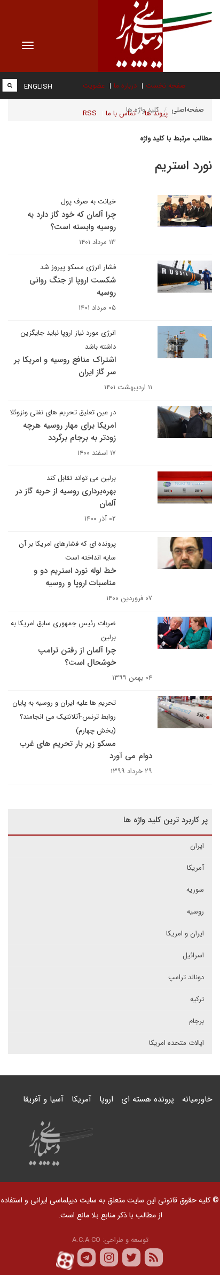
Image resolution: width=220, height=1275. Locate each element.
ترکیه (197, 999)
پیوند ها (156, 113)
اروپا (106, 1099)
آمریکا (195, 867)
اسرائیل (193, 955)
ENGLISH (38, 86)
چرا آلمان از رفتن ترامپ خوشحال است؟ (77, 656)
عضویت (94, 85)
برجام (196, 1021)
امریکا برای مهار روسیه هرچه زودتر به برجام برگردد (69, 431)
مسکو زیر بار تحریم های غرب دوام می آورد (86, 749)
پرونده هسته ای (147, 1099)
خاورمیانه (197, 1099)
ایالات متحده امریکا (176, 1043)
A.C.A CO (86, 1240)
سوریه (195, 889)
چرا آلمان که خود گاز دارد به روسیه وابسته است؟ (71, 220)
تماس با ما (121, 113)
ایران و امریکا (185, 933)
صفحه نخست (166, 85)
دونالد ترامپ (186, 977)
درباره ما (125, 85)
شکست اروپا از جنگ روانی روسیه (72, 286)
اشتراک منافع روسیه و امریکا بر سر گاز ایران (65, 366)
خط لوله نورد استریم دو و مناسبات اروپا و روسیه (75, 576)
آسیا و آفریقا (43, 1099)
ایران (197, 846)
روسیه (195, 911)
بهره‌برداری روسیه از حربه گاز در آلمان (65, 497)
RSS (90, 113)
